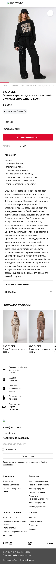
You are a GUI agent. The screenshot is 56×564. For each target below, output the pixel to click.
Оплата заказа (35, 521)
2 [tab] (14, 82)
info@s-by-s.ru (9, 433)
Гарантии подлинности (39, 485)
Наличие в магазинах (17, 284)
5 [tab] (42, 82)
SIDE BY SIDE (9, 92)
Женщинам (11, 449)
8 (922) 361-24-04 (12, 427)
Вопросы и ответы (37, 492)
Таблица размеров (12, 129)
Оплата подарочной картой (15, 531)
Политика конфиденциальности (38, 497)
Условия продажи (37, 503)
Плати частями (9, 528)
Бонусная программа (38, 481)
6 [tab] (51, 82)
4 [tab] (32, 82)
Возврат (32, 529)
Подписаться (28, 456)
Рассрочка (7, 535)
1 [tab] (4, 82)
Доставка (10, 292)
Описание (10, 155)
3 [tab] (23, 82)
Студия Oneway (27, 560)
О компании (8, 481)
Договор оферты (36, 488)
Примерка (33, 525)
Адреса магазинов (11, 485)
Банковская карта (10, 517)
